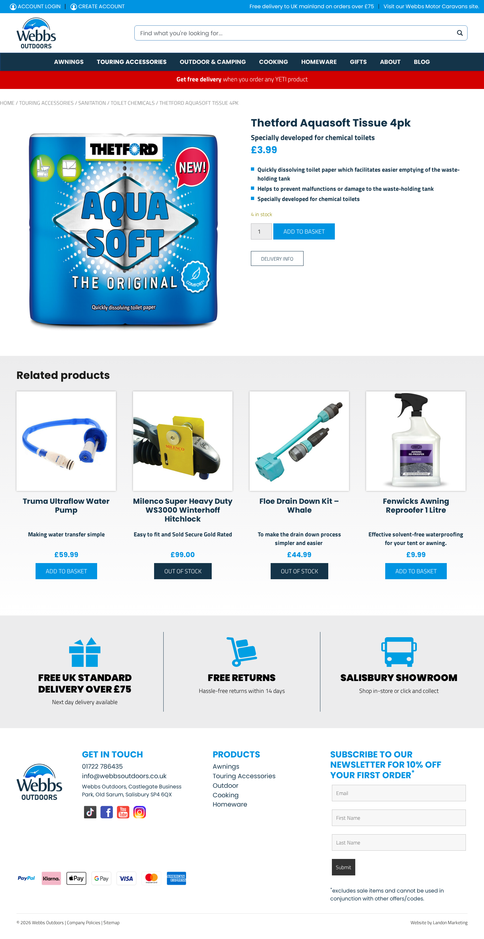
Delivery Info (277, 258)
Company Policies (83, 922)
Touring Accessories (46, 102)
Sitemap (111, 922)
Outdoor (225, 785)
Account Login (38, 6)
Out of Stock (183, 571)
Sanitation (92, 102)
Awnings (226, 766)
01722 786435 (102, 766)
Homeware (230, 804)
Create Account (101, 6)
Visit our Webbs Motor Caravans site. (431, 6)
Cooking (226, 795)
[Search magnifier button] (460, 33)
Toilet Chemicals (133, 102)
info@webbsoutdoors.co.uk (124, 776)
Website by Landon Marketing (439, 922)
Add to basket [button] (66, 571)
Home (7, 102)
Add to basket (304, 231)
